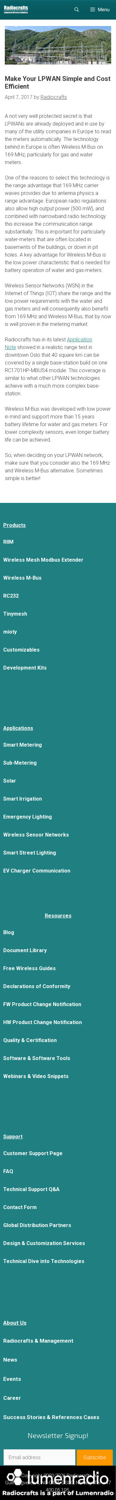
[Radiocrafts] (16, 10)
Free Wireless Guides (29, 968)
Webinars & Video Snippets (36, 1076)
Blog (8, 932)
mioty (10, 632)
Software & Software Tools (36, 1058)
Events (12, 1379)
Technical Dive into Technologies (43, 1261)
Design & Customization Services (44, 1243)
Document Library (25, 950)
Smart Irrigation (22, 799)
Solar (9, 781)
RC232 (11, 596)
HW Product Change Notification (42, 1022)
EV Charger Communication (36, 871)
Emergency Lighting (27, 817)
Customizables (21, 650)
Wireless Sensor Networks (36, 835)
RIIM (8, 542)
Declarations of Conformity (36, 986)
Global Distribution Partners (37, 1225)
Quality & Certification (30, 1040)
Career (12, 1398)
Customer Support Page (33, 1153)
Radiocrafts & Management (38, 1341)
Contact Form (20, 1207)
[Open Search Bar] (76, 10)
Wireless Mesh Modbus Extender (43, 560)
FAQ (8, 1171)
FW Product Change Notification (42, 1004)
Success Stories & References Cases (51, 1417)
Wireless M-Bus (22, 578)
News (10, 1359)
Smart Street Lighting (29, 853)
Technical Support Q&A (31, 1189)
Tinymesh (15, 614)
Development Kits (25, 668)
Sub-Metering (20, 763)
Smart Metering (22, 745)
